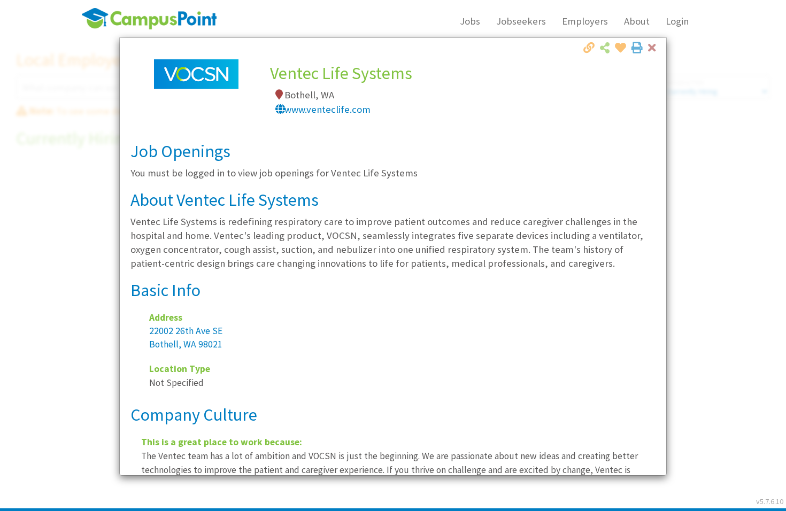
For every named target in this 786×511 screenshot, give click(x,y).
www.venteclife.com (327, 109)
